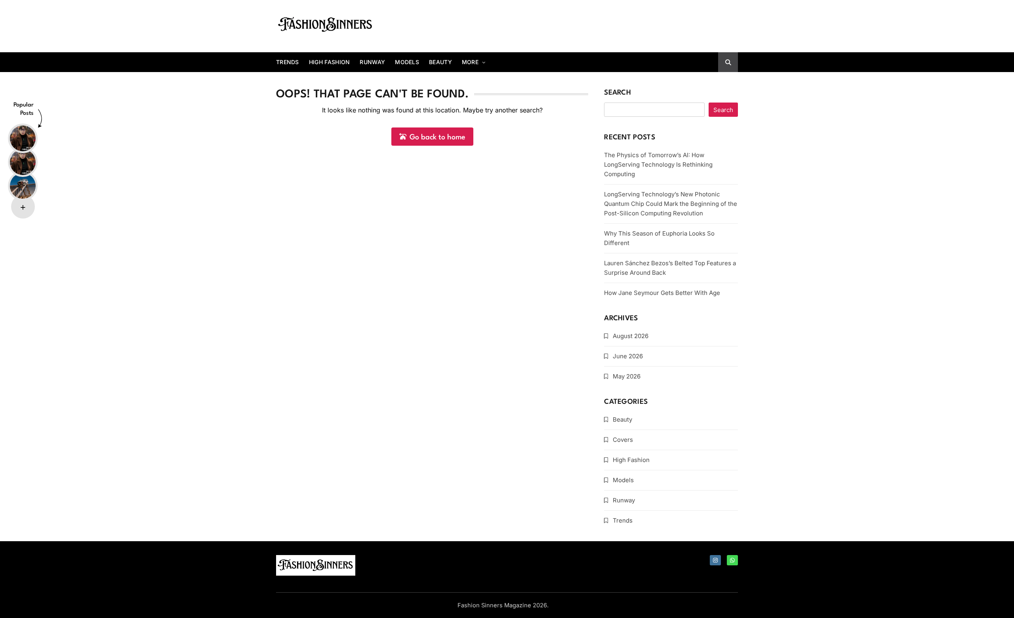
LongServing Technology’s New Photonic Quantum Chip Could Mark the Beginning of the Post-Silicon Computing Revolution (670, 203)
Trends (287, 62)
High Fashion (329, 62)
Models (407, 62)
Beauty (440, 62)
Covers (623, 439)
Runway (372, 62)
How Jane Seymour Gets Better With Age (662, 293)
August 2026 (630, 336)
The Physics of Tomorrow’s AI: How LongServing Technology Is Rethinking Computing (658, 164)
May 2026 (626, 376)
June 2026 (628, 356)
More (470, 62)
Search (617, 92)
